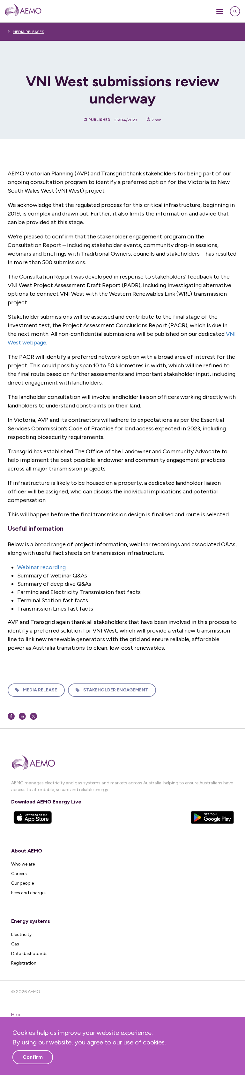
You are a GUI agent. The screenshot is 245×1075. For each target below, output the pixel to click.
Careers (19, 873)
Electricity (21, 934)
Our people (22, 883)
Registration (23, 963)
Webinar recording (41, 567)
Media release (40, 690)
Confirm (33, 1057)
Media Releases (28, 32)
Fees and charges (29, 892)
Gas (15, 944)
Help (15, 1014)
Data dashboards (29, 953)
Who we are (23, 864)
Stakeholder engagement (115, 690)
